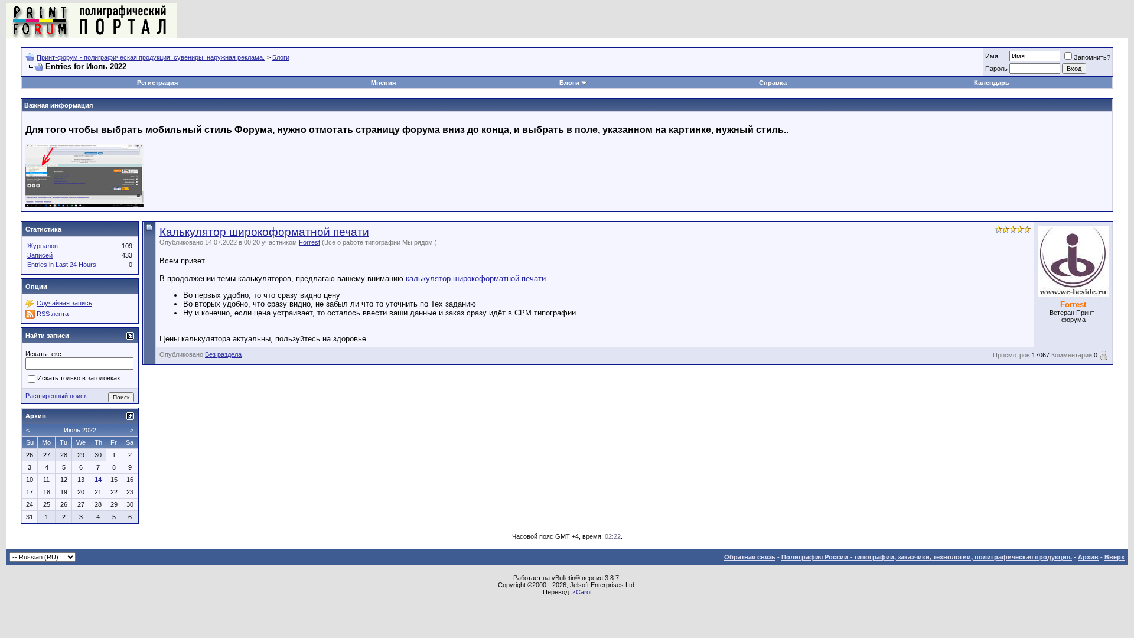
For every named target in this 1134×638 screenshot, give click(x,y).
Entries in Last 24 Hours (61, 264)
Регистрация (157, 82)
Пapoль (996, 68)
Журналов (42, 245)
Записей (40, 255)
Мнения (383, 82)
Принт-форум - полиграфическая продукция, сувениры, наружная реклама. (151, 57)
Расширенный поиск (56, 395)
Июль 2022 (80, 430)
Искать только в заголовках (78, 378)
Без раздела (223, 354)
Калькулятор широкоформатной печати (264, 232)
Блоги (280, 57)
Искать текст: (45, 353)
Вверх (1114, 557)
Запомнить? (1092, 57)
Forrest (309, 242)
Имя (991, 56)
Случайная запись (64, 303)
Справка (773, 82)
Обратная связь (749, 557)
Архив (1088, 557)
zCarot (582, 591)
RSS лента (53, 313)
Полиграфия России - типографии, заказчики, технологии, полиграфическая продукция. (926, 557)
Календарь (991, 82)
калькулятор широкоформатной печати (476, 278)
